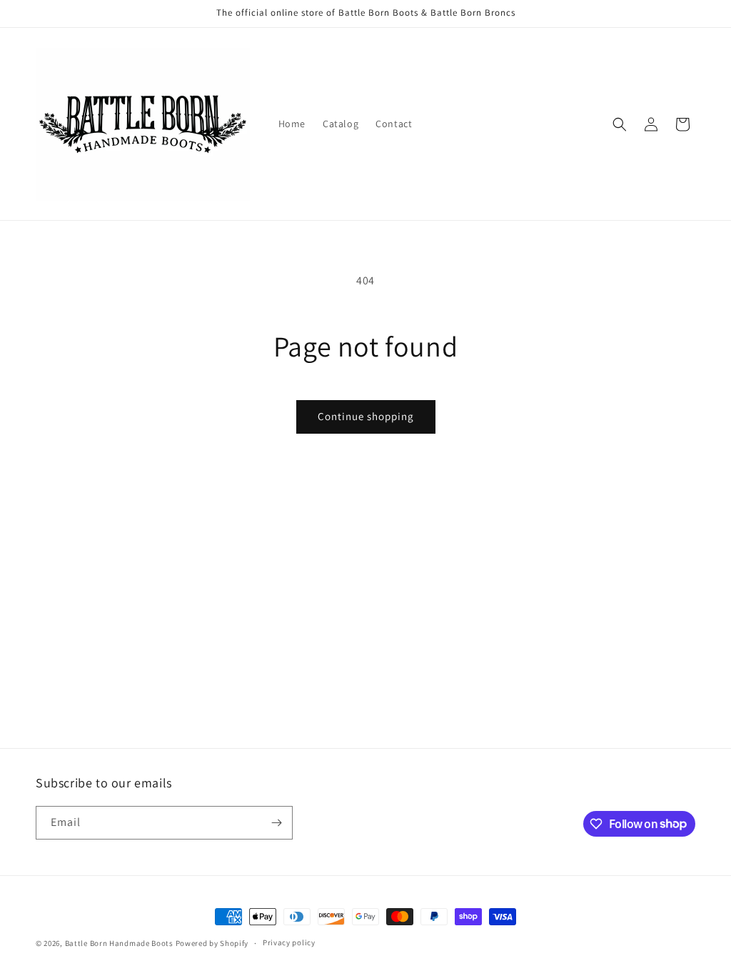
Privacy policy (289, 942)
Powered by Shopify (212, 943)
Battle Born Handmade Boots (119, 943)
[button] (619, 124)
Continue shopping (366, 416)
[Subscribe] (276, 823)
